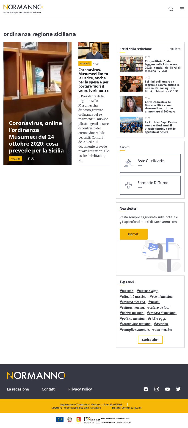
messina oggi (148, 291)
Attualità (15, 158)
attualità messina (134, 297)
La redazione (18, 389)
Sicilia (155, 302)
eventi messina (162, 297)
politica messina (133, 319)
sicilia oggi (157, 319)
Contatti (48, 389)
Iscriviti (133, 234)
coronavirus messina (136, 324)
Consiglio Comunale (135, 330)
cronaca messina (133, 302)
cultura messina (133, 308)
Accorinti (162, 324)
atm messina (163, 330)
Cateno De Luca (159, 308)
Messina (127, 291)
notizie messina (133, 313)
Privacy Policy (80, 389)
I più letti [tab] (174, 49)
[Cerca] (171, 9)
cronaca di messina (162, 313)
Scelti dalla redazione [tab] (136, 49)
